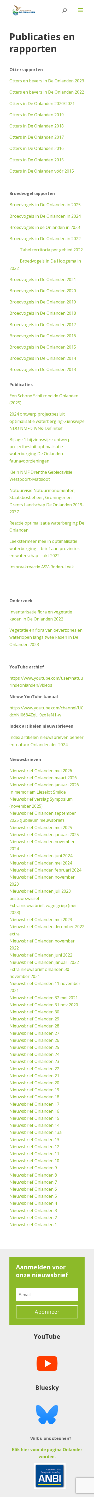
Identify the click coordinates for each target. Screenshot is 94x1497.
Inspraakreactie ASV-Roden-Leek (41, 567)
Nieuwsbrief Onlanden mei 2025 (40, 827)
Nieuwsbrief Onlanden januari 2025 (44, 834)
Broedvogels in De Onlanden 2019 (42, 302)
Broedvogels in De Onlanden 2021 (42, 279)
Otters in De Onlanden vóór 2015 (41, 171)
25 (56, 1047)
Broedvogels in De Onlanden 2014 (42, 358)
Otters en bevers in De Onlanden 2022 (46, 92)
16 (56, 1111)
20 (56, 1083)
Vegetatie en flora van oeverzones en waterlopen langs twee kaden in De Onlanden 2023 (46, 637)
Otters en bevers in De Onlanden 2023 (46, 81)
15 (56, 1118)
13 (56, 1139)
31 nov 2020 (66, 1005)
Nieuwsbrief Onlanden (31, 998)
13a (58, 1132)
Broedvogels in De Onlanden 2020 (42, 291)
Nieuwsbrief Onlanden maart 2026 (43, 778)
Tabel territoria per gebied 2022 (46, 250)
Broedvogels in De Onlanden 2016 (42, 336)
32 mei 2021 (66, 998)
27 (56, 1033)
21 (56, 1076)
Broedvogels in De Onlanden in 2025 (45, 205)
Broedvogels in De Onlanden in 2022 (45, 238)
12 (56, 1146)
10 (57, 1161)
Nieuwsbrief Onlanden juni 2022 (40, 955)
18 (56, 1097)
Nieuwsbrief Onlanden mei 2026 (40, 771)
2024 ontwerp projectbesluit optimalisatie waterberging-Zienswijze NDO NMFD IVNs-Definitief (47, 421)
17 (56, 1104)
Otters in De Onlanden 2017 (36, 137)
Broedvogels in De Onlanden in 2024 (45, 216)
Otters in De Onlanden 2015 (36, 160)
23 (56, 1061)
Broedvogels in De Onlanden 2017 (42, 324)
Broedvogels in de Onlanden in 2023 (44, 227)
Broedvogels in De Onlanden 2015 (42, 347)
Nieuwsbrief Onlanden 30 (34, 1012)
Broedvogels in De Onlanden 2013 (42, 369)
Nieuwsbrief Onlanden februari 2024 (45, 870)
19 (56, 1090)
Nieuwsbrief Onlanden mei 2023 (40, 919)
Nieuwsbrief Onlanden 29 (34, 1019)
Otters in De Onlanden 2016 (36, 148)
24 (56, 1054)
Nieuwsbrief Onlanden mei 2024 (40, 863)
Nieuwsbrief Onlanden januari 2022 (44, 962)
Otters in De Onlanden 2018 (36, 126)
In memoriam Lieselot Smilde (37, 792)
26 (56, 1040)
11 (56, 1154)
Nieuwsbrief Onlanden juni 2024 (40, 856)
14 (56, 1125)
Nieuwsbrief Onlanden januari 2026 (44, 785)
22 (56, 1069)
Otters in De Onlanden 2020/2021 (42, 103)
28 (56, 1026)
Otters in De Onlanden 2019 (36, 115)
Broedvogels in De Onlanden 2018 (42, 313)
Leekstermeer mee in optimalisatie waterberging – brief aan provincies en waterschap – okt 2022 (44, 548)
